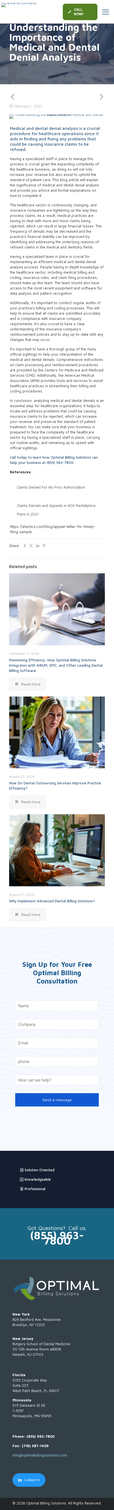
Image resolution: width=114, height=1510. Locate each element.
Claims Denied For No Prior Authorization (51, 487)
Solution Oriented (39, 1170)
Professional (34, 1189)
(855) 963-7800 (60, 462)
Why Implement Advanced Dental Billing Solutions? (52, 901)
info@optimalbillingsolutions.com (39, 1455)
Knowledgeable (37, 1179)
